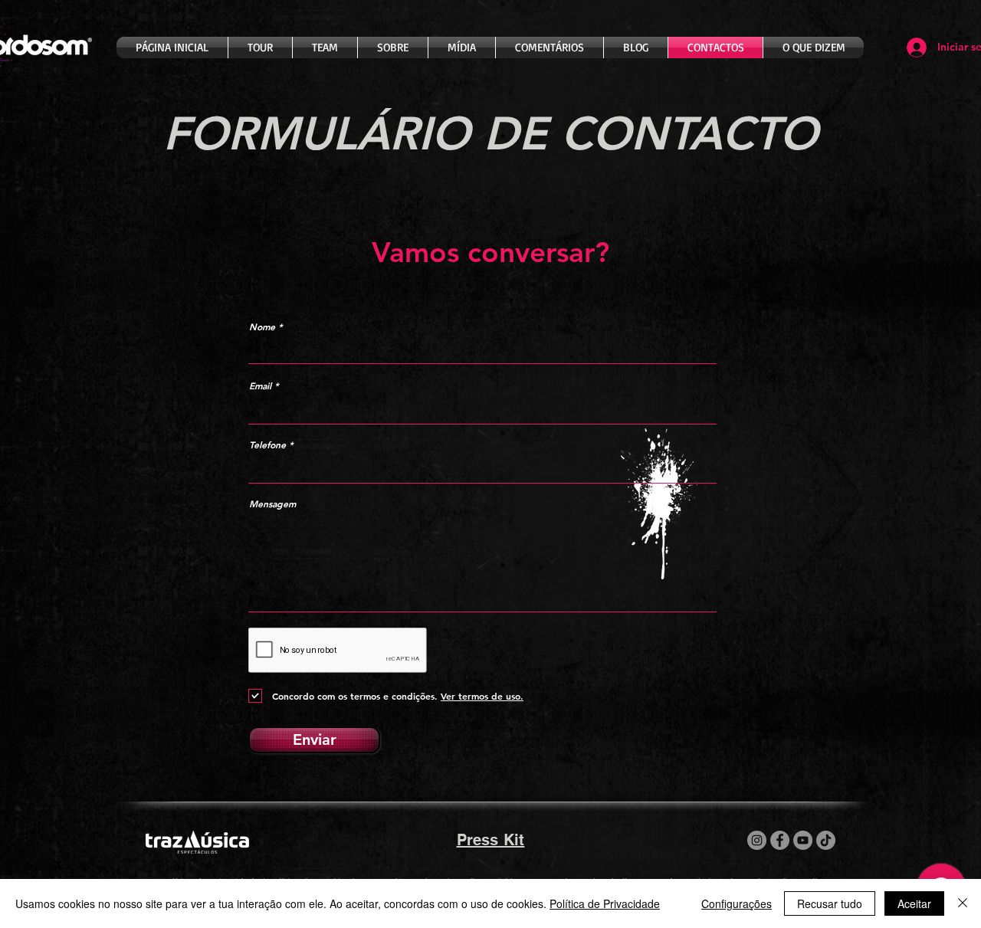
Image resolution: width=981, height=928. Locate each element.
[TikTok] (825, 840)
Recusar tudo (829, 903)
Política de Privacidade (605, 903)
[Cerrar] (962, 903)
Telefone (267, 444)
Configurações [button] (736, 903)
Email (260, 385)
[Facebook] (779, 840)
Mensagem (272, 503)
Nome (262, 326)
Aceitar (914, 903)
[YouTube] (802, 840)
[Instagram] (756, 840)
